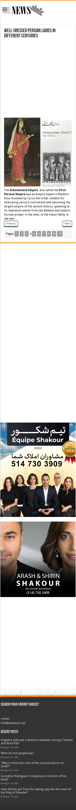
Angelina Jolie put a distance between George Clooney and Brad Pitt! (37, 741)
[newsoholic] (23, 9)
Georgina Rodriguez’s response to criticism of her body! (34, 777)
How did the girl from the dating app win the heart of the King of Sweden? (36, 790)
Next (67, 223)
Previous (11, 223)
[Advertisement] (38, 79)
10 (59, 234)
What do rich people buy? (17, 753)
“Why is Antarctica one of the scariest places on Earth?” (32, 764)
